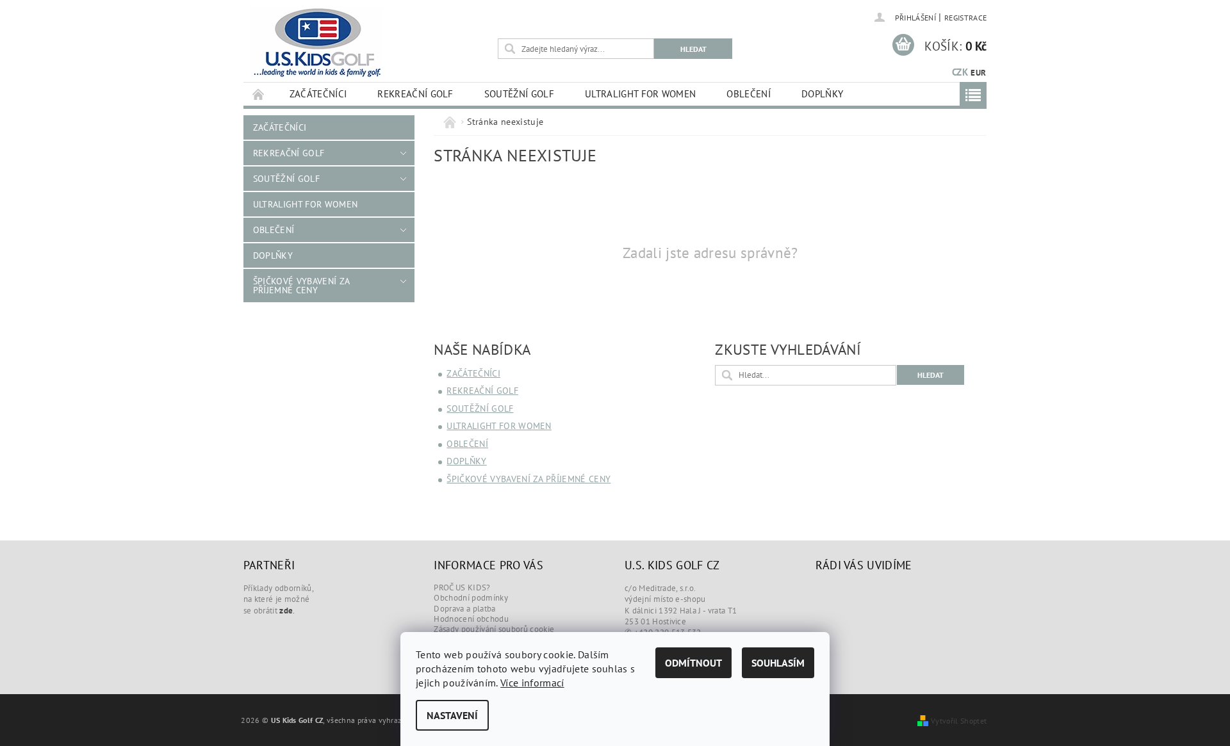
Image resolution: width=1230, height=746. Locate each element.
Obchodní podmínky (470, 597)
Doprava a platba (464, 608)
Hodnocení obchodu (471, 618)
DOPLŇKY (822, 94)
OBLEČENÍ (748, 94)
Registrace (965, 17)
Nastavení (452, 715)
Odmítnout (693, 662)
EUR (978, 72)
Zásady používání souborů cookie (494, 629)
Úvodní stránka (258, 94)
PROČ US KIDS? (462, 587)
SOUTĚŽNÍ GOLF (519, 94)
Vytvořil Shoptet (959, 720)
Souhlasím (778, 662)
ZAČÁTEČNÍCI (318, 94)
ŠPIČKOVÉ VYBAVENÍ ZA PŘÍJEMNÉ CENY (301, 285)
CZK (960, 72)
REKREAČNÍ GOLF (415, 94)
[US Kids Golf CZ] (317, 43)
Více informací (532, 682)
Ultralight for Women (640, 94)
